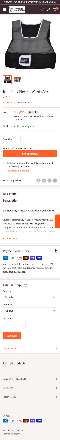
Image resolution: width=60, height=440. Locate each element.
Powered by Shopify (11, 434)
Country (7, 291)
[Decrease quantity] (17, 139)
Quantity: (7, 139)
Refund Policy (9, 348)
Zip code (7, 318)
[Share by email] (55, 180)
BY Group (7, 102)
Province (7, 304)
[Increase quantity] (33, 139)
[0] (55, 9)
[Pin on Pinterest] (44, 180)
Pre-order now (30, 153)
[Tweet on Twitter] (49, 180)
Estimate (12, 335)
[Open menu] (4, 9)
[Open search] (43, 9)
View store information (18, 170)
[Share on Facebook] (38, 180)
